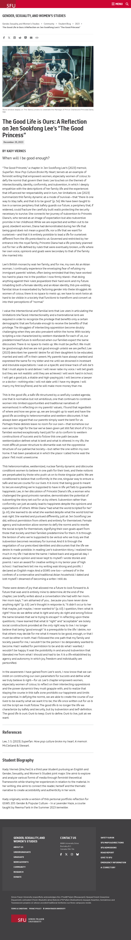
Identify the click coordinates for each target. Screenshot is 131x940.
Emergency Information (113, 862)
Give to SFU (106, 857)
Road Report (107, 852)
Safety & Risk (107, 837)
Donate (17, 877)
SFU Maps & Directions (112, 842)
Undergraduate (22, 852)
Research (18, 872)
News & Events (21, 862)
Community (49, 24)
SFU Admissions (108, 847)
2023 (77, 24)
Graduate (19, 857)
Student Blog (64, 24)
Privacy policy (35, 908)
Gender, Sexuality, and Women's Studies (34, 15)
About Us (18, 847)
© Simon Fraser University (54, 908)
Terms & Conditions (19, 908)
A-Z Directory (108, 867)
